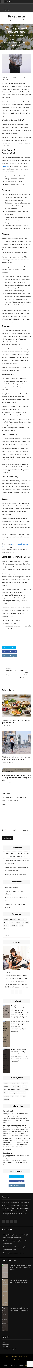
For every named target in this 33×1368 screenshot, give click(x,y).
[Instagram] (20, 6)
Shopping (6, 1099)
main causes (5, 166)
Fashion (12, 919)
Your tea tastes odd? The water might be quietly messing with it (18, 1052)
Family (6, 1086)
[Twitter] (16, 6)
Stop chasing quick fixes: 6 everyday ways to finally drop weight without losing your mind (16, 777)
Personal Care (21, 1093)
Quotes (6, 925)
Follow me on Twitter (8, 648)
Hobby (24, 1086)
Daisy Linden (16, 16)
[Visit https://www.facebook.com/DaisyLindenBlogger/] (12, 992)
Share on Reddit (21, 638)
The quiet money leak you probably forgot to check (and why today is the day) (20, 1008)
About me (14, 1356)
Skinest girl (5, 1346)
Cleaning (12, 1083)
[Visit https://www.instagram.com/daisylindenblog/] (20, 992)
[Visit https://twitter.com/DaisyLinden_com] (16, 992)
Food (18, 919)
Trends (6, 929)
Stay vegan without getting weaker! (14, 1125)
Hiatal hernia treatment (11, 887)
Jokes (3, 1342)
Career (6, 1083)
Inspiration (18, 922)
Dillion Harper (5, 1344)
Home (5, 922)
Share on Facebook (11, 638)
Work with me (23, 1356)
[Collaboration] (15, 1221)
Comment (4, 804)
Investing (19, 1089)
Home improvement (9, 1089)
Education (24, 1083)
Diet (18, 1083)
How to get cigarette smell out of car (15, 875)
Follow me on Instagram (9, 656)
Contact (16, 1360)
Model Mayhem (7, 1153)
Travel (21, 925)
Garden (18, 1086)
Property (23, 1096)
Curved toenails (8, 1111)
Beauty (6, 919)
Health (24, 77)
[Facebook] (12, 6)
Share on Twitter (14, 638)
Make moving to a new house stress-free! (16, 1138)
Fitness (12, 1086)
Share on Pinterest (18, 638)
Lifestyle (25, 922)
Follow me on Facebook (9, 651)
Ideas (11, 922)
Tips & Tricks (14, 925)
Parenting (12, 1093)
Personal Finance (8, 1096)
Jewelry (26, 1089)
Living (5, 1093)
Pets (17, 1096)
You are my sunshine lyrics (9, 1349)
